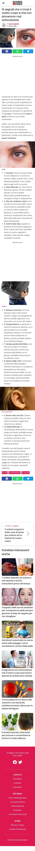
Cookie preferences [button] (17, 829)
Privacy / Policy (17, 825)
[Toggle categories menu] (3, 3)
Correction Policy (17, 802)
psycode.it (17, 787)
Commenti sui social (18, 814)
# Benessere (14, 472)
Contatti (17, 783)
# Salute (25, 472)
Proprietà (17, 810)
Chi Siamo (17, 779)
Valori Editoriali (17, 806)
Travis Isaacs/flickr (7, 411)
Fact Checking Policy (17, 798)
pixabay (4, 306)
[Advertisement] (17, 75)
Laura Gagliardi (14, 24)
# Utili (4, 472)
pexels (3, 169)
